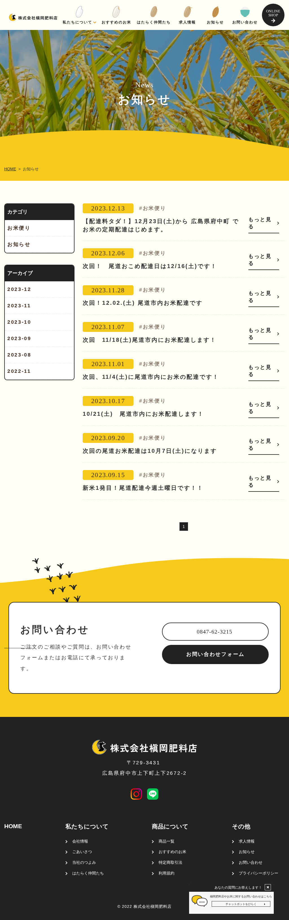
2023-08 (19, 355)
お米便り (19, 228)
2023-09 (19, 338)
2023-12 (19, 289)
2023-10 (19, 322)
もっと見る (260, 223)
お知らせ (19, 244)
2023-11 (19, 305)
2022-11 (19, 371)
